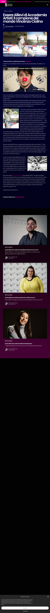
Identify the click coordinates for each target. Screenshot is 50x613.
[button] (48, 596)
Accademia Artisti (19, 197)
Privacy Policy (25, 611)
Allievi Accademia (8, 11)
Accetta (25, 608)
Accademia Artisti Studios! (27, 1)
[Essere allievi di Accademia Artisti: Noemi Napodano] (25, 331)
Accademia (28, 61)
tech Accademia (9, 26)
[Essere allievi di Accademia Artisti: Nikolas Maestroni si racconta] (25, 238)
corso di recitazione (17, 175)
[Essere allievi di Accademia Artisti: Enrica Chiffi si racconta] (25, 285)
